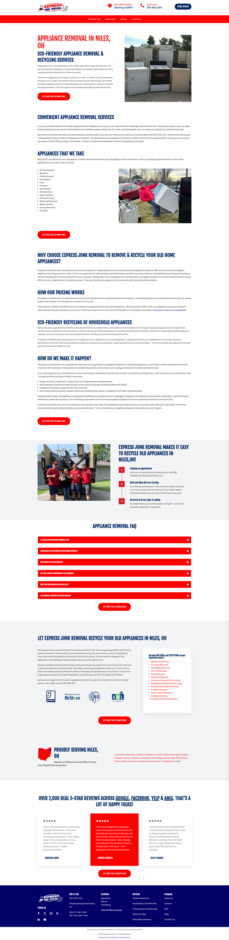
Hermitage (174, 754)
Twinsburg (142, 761)
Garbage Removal (159, 695)
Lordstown (135, 758)
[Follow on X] (44, 913)
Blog (166, 914)
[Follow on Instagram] (51, 913)
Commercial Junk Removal (145, 908)
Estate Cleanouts (141, 898)
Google (122, 798)
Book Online (183, 6)
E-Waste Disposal (159, 689)
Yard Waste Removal (160, 667)
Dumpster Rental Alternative (164, 699)
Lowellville (145, 758)
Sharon (117, 761)
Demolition (110, 19)
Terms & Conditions (124, 937)
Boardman (130, 754)
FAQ (166, 908)
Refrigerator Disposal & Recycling (166, 683)
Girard (166, 754)
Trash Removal (158, 674)
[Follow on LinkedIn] (38, 919)
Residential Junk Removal (144, 903)
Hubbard (118, 758)
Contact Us (169, 919)
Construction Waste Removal (164, 686)
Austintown (119, 754)
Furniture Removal (159, 664)
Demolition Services (142, 919)
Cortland (159, 754)
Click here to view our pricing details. (170, 310)
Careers (168, 903)
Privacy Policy (103, 937)
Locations (136, 19)
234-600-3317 (154, 7)
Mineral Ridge (157, 758)
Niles (178, 758)
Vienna (151, 761)
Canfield (140, 754)
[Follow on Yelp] (57, 913)
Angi (168, 798)
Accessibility (112, 937)
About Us (168, 898)
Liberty (126, 758)
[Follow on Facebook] (38, 913)
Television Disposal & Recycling (165, 680)
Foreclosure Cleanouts (161, 692)
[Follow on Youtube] (44, 919)
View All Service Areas (111, 910)
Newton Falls (169, 758)
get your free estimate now (53, 96)
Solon (124, 761)
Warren (158, 761)
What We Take (94, 19)
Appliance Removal (160, 661)
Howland (184, 754)
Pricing (123, 19)
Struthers (132, 761)
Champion (149, 754)
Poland (184, 758)
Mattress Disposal (159, 677)
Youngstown (167, 761)
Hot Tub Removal (159, 671)
